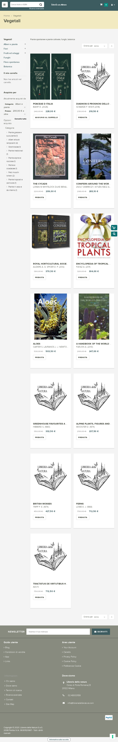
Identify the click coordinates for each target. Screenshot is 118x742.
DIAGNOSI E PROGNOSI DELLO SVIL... (96, 103)
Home (7, 16)
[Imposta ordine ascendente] (111, 46)
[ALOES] (50, 317)
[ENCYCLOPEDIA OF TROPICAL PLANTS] (93, 237)
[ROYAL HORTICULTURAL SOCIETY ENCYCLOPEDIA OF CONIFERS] (50, 237)
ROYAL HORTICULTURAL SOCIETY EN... (54, 263)
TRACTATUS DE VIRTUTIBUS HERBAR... (54, 583)
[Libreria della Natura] (59, 4)
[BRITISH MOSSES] (50, 477)
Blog (7, 647)
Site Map (10, 704)
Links (7, 661)
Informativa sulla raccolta (59, 739)
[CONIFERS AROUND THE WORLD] (93, 157)
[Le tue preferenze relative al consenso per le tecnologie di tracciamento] (113, 737)
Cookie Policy (70, 661)
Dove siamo (11, 686)
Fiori (6, 48)
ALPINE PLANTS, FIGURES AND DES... (96, 423)
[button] (113, 4)
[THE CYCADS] (50, 157)
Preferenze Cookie (72, 666)
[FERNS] (93, 477)
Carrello (67, 652)
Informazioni (10, 675)
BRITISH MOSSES (42, 503)
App (7, 657)
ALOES (36, 343)
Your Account (70, 647)
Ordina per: (88, 46)
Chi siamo (10, 681)
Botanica (8, 66)
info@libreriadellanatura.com (81, 703)
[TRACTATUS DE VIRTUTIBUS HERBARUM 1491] (50, 557)
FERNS (80, 503)
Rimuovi (25, 107)
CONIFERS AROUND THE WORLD (94, 183)
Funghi (7, 57)
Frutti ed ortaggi (11, 53)
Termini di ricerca (14, 690)
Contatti (9, 699)
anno (96, 46)
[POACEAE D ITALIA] (50, 77)
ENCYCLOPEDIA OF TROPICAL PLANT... (97, 263)
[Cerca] (41, 4)
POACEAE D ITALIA (43, 103)
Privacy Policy (70, 657)
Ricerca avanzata (36, 8)
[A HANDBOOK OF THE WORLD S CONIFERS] (93, 317)
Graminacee (14, 147)
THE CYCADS (40, 183)
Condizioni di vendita (15, 652)
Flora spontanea (12, 62)
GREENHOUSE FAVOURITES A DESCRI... (54, 423)
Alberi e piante (11, 44)
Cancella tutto (20, 119)
